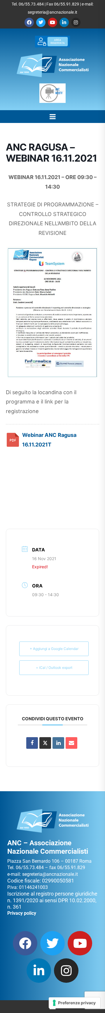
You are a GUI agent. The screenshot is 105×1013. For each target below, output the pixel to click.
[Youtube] (52, 22)
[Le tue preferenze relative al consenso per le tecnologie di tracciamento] (74, 1002)
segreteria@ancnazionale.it (52, 12)
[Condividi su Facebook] (32, 743)
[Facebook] (29, 22)
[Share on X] (45, 743)
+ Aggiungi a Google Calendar (54, 648)
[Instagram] (75, 22)
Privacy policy (21, 913)
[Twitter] (41, 22)
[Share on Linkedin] (58, 743)
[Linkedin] (64, 22)
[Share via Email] (71, 743)
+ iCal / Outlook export (54, 667)
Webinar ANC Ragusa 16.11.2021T (49, 440)
